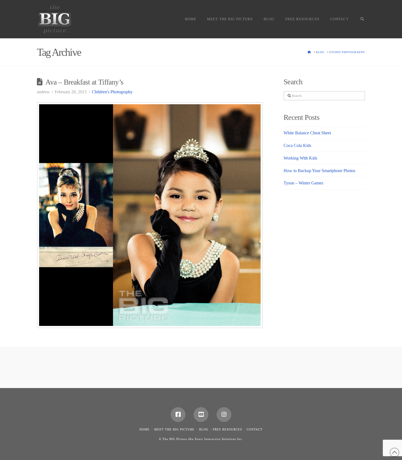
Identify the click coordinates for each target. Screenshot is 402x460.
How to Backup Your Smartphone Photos (319, 170)
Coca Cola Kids (297, 145)
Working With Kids (300, 158)
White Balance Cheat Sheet (307, 133)
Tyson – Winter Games (303, 183)
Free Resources (227, 429)
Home (144, 429)
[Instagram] (224, 414)
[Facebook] (178, 414)
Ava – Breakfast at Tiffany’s (84, 82)
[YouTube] (201, 414)
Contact (255, 429)
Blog (203, 429)
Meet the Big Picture (174, 429)
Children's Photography (112, 91)
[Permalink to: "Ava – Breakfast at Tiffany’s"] (150, 215)
